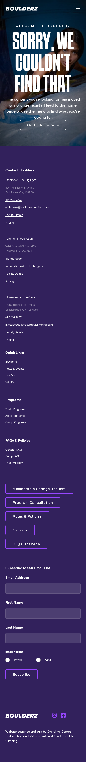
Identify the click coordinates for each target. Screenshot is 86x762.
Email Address (17, 577)
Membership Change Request (39, 488)
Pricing (9, 222)
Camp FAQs (12, 456)
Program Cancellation (33, 502)
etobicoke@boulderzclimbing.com (27, 207)
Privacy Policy (14, 462)
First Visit (11, 375)
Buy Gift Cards (26, 544)
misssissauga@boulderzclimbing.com (29, 324)
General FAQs (13, 449)
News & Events (14, 368)
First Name (14, 602)
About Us (11, 362)
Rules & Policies (27, 516)
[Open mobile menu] (78, 8)
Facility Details (14, 215)
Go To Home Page (43, 125)
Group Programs (15, 422)
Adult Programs (15, 415)
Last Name (14, 627)
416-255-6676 (13, 200)
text (48, 660)
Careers (20, 530)
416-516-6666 (13, 258)
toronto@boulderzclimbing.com (25, 266)
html (18, 660)
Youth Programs (15, 409)
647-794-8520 (13, 317)
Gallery (9, 381)
